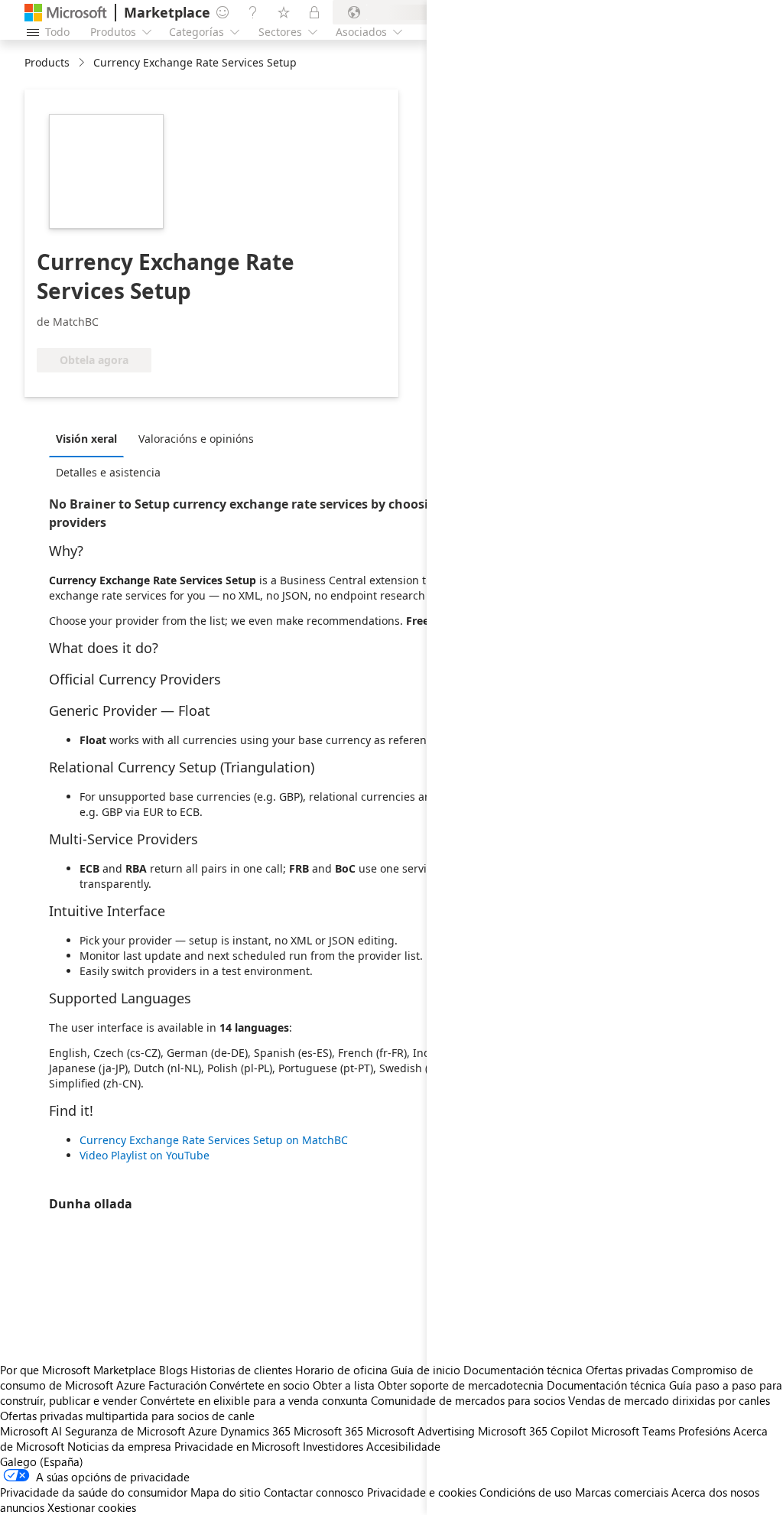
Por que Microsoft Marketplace (78, 1369)
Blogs (173, 1369)
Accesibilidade (403, 1446)
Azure (202, 1431)
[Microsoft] (65, 12)
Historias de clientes (241, 1369)
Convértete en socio (260, 1385)
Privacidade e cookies (421, 1492)
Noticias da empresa (119, 1446)
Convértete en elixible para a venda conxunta (254, 1400)
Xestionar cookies (91, 1507)
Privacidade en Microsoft (237, 1446)
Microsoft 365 (328, 1431)
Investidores (333, 1446)
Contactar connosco (314, 1492)
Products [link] (47, 62)
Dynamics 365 (255, 1431)
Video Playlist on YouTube (145, 1155)
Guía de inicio (425, 1369)
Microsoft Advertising (420, 1431)
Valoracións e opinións (196, 438)
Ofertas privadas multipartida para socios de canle (127, 1415)
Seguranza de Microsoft (125, 1431)
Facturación (177, 1385)
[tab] (90, 438)
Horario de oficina (341, 1369)
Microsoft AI (31, 1431)
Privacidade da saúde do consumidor (93, 1492)
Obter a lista (344, 1385)
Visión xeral (86, 438)
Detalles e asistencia (108, 472)
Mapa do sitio (225, 1492)
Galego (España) (41, 1461)
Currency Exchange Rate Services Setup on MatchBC (214, 1140)
